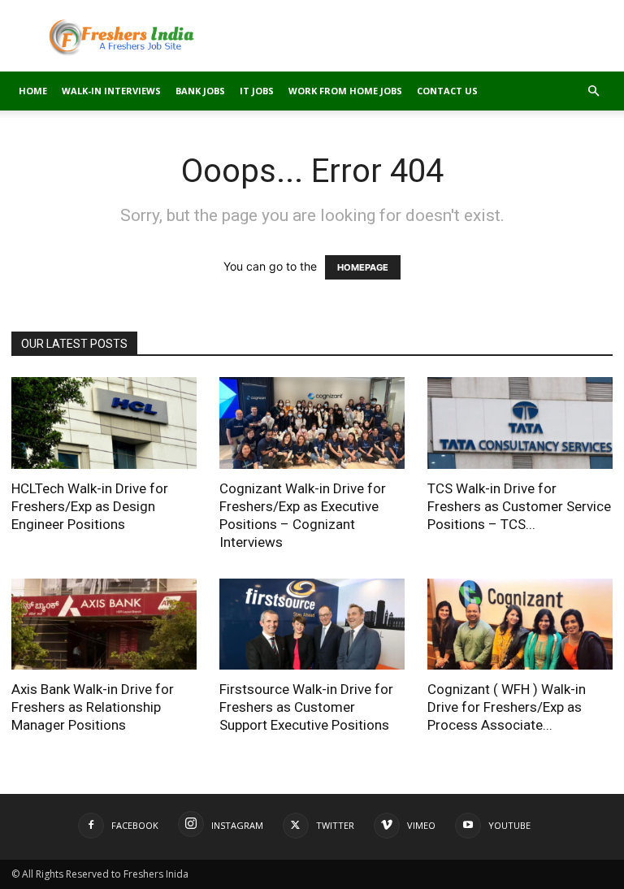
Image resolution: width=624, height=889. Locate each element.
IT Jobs (257, 91)
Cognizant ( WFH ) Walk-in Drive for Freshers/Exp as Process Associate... (506, 707)
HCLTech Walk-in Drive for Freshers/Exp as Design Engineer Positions (89, 506)
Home (33, 91)
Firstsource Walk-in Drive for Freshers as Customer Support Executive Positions (306, 707)
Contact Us (447, 91)
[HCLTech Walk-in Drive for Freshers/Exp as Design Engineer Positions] (104, 423)
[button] (593, 91)
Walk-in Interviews (111, 91)
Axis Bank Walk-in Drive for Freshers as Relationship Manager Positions (92, 707)
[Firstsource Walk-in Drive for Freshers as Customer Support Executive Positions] (312, 624)
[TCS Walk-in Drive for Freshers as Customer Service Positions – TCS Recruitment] (520, 423)
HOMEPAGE (362, 267)
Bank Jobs (200, 91)
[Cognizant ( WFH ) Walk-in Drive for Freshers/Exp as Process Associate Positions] (520, 624)
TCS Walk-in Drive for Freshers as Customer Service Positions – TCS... (519, 506)
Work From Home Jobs (345, 91)
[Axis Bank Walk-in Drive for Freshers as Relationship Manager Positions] (104, 624)
